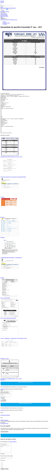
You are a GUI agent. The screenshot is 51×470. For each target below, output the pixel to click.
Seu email (2, 453)
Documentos (2, 415)
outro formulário (13, 441)
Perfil (1, 17)
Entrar (1, 6)
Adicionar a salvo (13, 19)
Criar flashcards (12, 8)
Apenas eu (4, 399)
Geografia (5, 24)
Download (2, 379)
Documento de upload (4, 8)
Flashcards (2, 11)
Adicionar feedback (4, 431)
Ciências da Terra (6, 22)
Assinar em (2, 389)
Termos (6, 423)
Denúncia (2, 420)
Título (1, 390)
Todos (3, 398)
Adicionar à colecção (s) (5, 19)
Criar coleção (3, 400)
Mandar (6, 468)
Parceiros (6, 420)
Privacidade (2, 423)
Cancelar (2, 468)
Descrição (4, 392)
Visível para (2, 397)
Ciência (4, 21)
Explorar (2, 2)
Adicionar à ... (3, 18)
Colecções (7, 11)
